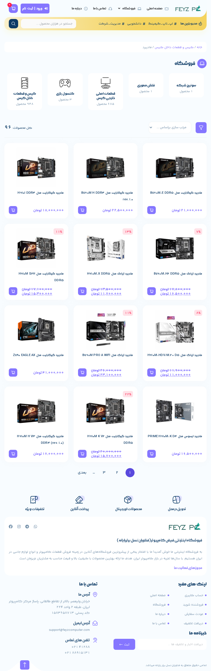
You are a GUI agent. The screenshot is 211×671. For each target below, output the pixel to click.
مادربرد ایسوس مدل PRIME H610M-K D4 (175, 436)
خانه (199, 47)
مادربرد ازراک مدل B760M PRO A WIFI (107, 355)
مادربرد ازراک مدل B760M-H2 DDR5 (178, 274)
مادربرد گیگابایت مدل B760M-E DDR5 (176, 193)
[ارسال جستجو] (13, 23)
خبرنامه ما (198, 633)
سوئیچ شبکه (186, 85)
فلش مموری (146, 85)
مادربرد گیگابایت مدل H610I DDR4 (41, 193)
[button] (151, 210)
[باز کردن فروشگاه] (119, 8)
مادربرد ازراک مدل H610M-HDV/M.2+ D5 (175, 355)
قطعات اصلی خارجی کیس (105, 95)
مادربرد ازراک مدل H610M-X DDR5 (110, 274)
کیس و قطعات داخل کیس (174, 47)
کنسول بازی (65, 93)
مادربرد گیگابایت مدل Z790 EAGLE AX (38, 355)
